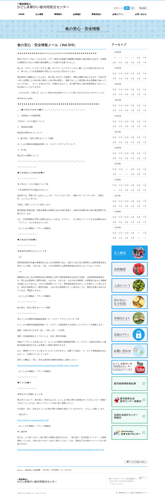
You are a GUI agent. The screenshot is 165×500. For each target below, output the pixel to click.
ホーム (19, 470)
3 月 (132, 63)
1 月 (144, 63)
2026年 (118, 52)
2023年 (118, 100)
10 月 (127, 73)
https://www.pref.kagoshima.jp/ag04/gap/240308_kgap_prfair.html (48, 365)
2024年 (118, 84)
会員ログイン (118, 14)
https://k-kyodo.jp (117, 484)
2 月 (138, 63)
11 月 (120, 73)
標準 (127, 8)
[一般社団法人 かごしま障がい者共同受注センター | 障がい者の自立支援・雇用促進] (43, 5)
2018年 (118, 179)
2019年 (118, 163)
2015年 (118, 227)
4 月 (126, 63)
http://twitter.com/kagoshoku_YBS (33, 420)
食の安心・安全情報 (32, 470)
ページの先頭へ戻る (137, 462)
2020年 (118, 147)
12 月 (114, 73)
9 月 (132, 73)
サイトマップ (41, 493)
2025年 (118, 68)
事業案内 (58, 14)
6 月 (114, 63)
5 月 (120, 63)
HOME (21, 14)
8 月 (138, 58)
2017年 (118, 195)
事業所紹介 (96, 14)
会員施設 (77, 14)
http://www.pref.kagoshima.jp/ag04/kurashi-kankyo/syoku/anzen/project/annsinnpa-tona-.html (60, 449)
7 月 (144, 58)
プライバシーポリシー (25, 493)
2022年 (118, 116)
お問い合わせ (141, 14)
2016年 (118, 211)
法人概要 (39, 14)
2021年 (118, 132)
